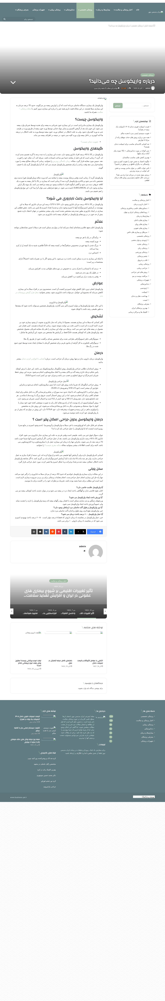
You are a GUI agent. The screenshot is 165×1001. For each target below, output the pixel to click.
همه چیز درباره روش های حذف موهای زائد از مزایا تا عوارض (25, 741)
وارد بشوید (82, 688)
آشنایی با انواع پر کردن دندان (33, 358)
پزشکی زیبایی (55, 10)
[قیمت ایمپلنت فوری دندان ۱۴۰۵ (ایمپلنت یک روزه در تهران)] (49, 720)
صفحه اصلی (148, 25)
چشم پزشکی (142, 256)
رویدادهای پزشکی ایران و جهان (135, 212)
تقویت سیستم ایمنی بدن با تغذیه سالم (135, 133)
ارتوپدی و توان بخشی (139, 240)
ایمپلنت (144, 292)
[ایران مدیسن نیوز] (155, 12)
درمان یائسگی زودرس (62, 161)
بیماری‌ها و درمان (103, 10)
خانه (137, 10)
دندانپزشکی (70, 10)
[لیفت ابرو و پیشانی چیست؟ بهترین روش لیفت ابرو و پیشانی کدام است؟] (27, 644)
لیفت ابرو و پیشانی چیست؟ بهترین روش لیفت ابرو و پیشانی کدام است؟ (28, 663)
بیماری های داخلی (140, 220)
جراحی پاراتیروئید (49, 787)
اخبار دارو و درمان (140, 204)
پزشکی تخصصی (86, 10)
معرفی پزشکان (23, 10)
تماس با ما (88, 753)
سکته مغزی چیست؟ (53, 445)
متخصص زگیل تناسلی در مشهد (45, 764)
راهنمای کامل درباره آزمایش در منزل (60, 662)
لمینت (145, 300)
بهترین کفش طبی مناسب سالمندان (136, 157)
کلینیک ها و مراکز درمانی (137, 312)
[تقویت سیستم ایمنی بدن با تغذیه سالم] (49, 731)
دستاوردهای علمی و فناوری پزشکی (134, 208)
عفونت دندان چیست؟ (89, 142)
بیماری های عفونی (140, 228)
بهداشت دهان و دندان (139, 296)
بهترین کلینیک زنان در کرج (47, 770)
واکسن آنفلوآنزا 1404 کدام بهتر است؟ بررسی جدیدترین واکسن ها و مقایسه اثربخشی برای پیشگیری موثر (58, 595)
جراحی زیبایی (142, 268)
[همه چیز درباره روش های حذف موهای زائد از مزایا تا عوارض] (49, 743)
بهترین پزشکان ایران (139, 308)
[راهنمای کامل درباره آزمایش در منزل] (58, 644)
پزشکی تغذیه (142, 244)
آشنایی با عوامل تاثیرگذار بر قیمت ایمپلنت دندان (90, 662)
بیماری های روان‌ (141, 224)
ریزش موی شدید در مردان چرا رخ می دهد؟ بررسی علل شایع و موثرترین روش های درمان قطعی (131, 177)
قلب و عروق (142, 260)
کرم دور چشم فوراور (48, 781)
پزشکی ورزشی (141, 252)
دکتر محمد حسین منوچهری (46, 775)
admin (148, 88)
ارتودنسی (143, 288)
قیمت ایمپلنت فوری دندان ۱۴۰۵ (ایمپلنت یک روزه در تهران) (27, 718)
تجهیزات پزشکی (38, 10)
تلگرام (79, 753)
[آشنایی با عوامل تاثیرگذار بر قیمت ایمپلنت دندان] (89, 644)
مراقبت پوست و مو (139, 276)
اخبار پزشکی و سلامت (123, 10)
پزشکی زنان (142, 248)
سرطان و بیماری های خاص (137, 232)
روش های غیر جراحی (139, 272)
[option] (58, 593)
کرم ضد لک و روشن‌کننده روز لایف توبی (42, 758)
